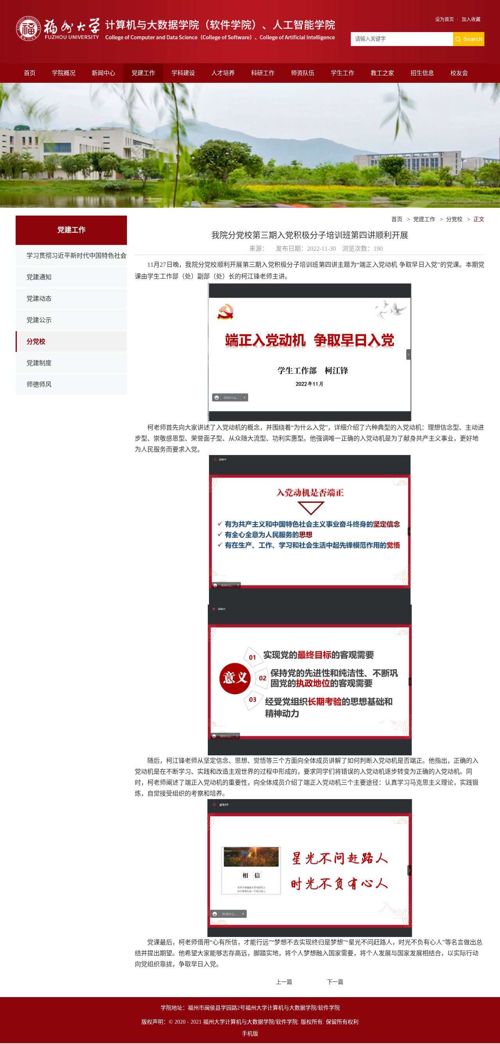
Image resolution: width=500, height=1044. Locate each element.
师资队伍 (302, 73)
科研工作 (263, 73)
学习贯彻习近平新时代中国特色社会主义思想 (77, 266)
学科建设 (183, 73)
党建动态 (39, 298)
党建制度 (39, 363)
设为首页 (444, 19)
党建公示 (39, 320)
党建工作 (143, 73)
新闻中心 (103, 73)
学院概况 (63, 73)
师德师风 (39, 384)
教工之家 (382, 73)
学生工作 (342, 73)
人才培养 (223, 73)
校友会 (459, 73)
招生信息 (422, 73)
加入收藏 (471, 19)
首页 (30, 73)
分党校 (36, 341)
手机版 (250, 1034)
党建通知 (39, 277)
